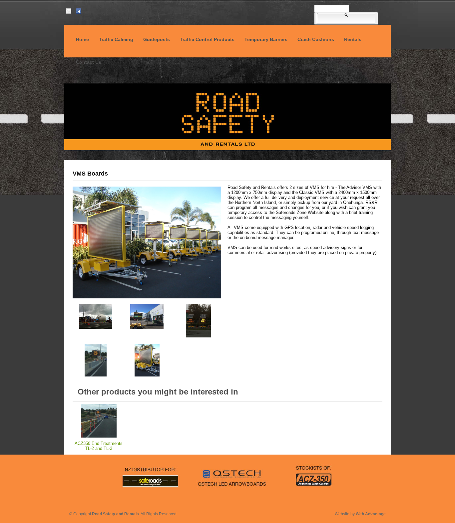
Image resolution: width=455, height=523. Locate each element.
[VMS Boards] (147, 298)
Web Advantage (371, 514)
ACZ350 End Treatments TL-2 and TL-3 (99, 446)
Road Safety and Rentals (115, 514)
